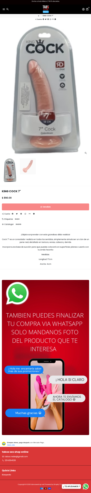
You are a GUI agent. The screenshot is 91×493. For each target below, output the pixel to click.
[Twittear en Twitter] (45, 19)
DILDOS (18, 224)
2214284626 (9, 460)
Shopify (56, 484)
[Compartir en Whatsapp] (50, 19)
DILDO (17, 219)
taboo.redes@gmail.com (15, 456)
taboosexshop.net (37, 484)
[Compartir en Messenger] (55, 19)
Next (87, 90)
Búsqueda (6, 474)
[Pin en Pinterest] (48, 19)
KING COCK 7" (48, 16)
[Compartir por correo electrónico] (53, 19)
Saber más (11, 445)
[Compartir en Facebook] (43, 19)
